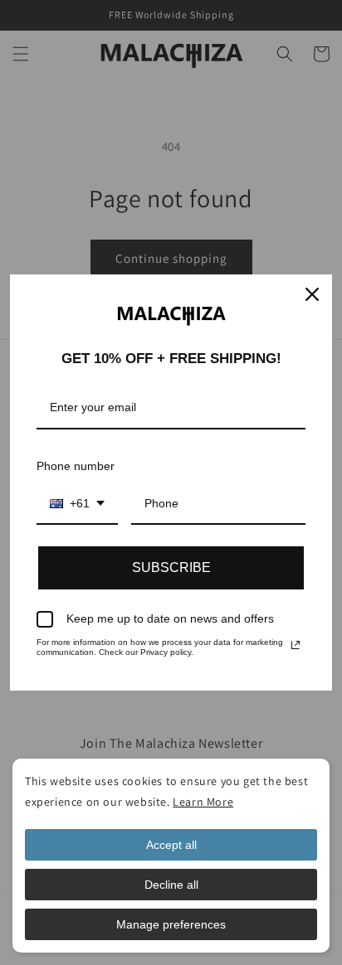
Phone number (76, 466)
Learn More (203, 801)
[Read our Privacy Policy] (295, 645)
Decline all (171, 884)
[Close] (312, 294)
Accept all (171, 844)
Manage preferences (171, 924)
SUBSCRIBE (171, 567)
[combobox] (77, 504)
